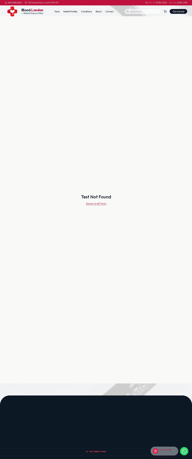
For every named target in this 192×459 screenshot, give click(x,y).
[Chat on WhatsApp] (184, 451)
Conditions (86, 11)
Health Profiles (70, 11)
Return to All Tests (96, 203)
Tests (57, 11)
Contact (109, 11)
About (99, 11)
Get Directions (97, 451)
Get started (178, 11)
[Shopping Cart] (165, 11)
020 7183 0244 (15, 3)
